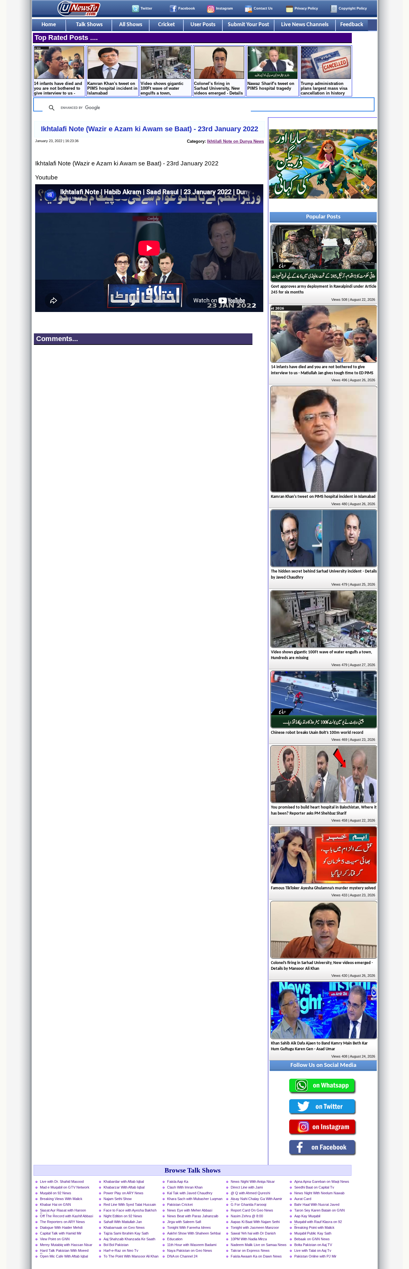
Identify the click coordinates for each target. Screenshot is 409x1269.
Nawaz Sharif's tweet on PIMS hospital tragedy (270, 86)
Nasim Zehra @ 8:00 (247, 1216)
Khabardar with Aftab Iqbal (124, 1181)
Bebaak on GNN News (312, 1239)
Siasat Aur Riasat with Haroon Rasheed (63, 1210)
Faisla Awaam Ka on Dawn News (256, 1256)
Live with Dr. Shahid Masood (62, 1181)
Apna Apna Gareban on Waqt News (321, 1181)
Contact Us (263, 8)
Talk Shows (89, 24)
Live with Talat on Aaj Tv (312, 1250)
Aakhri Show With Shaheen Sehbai (193, 1233)
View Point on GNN (55, 1239)
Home (49, 24)
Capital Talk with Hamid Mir (60, 1233)
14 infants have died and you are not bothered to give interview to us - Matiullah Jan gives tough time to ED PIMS (58, 88)
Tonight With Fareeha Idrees (189, 1227)
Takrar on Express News (250, 1250)
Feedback (351, 24)
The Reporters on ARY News (62, 1222)
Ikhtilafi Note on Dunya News (235, 141)
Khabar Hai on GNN (55, 1204)
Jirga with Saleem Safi (184, 1222)
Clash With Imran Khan (185, 1187)
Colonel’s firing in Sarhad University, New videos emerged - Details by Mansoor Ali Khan (218, 88)
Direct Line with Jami (247, 1187)
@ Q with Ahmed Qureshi (250, 1193)
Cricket (166, 24)
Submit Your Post (248, 24)
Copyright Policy (353, 8)
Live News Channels (304, 24)
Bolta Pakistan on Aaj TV (313, 1245)
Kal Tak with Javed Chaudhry (189, 1193)
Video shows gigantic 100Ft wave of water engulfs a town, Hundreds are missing (162, 88)
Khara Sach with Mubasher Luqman (194, 1199)
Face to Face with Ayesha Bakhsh (130, 1210)
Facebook (186, 8)
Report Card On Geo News (252, 1210)
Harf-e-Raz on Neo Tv (121, 1250)
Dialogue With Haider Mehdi (61, 1227)
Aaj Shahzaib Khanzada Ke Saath (129, 1239)
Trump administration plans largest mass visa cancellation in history (324, 88)
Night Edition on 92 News (123, 1216)
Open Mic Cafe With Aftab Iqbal (64, 1256)
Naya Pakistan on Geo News (189, 1250)
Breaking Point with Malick (314, 1227)
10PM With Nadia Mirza (249, 1239)
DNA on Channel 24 (182, 1256)
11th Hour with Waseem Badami (191, 1245)
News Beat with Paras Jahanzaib (192, 1216)
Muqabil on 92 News (55, 1193)
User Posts (202, 24)
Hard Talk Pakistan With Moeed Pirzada (64, 1251)
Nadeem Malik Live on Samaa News (259, 1245)
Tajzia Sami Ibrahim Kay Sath (126, 1233)
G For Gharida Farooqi (248, 1204)
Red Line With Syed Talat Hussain (130, 1204)
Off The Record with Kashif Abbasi (66, 1216)
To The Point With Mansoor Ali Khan (131, 1256)
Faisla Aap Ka (177, 1181)
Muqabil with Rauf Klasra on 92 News (318, 1222)
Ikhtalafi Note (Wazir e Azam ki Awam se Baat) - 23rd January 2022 (149, 129)
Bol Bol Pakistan (116, 1245)
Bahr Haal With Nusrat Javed (316, 1204)
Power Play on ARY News (123, 1193)
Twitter (146, 8)
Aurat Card (302, 1199)
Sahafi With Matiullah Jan (123, 1222)
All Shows (130, 24)
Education (174, 1239)
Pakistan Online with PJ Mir (315, 1256)
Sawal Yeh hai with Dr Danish (253, 1233)
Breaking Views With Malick (61, 1199)
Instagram (224, 8)
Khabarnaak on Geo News (124, 1227)
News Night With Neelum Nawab (319, 1193)
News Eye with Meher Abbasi (189, 1210)
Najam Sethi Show (118, 1199)
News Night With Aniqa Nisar (253, 1181)
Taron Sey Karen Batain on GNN (319, 1210)
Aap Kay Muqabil (307, 1216)
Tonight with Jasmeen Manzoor (255, 1227)
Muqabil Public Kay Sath (312, 1233)
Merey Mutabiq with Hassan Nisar (66, 1245)
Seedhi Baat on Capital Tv (314, 1187)
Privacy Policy (306, 8)
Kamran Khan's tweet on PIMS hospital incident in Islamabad (112, 88)
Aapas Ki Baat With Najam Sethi (255, 1222)
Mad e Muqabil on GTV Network (64, 1187)
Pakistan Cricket (180, 1204)
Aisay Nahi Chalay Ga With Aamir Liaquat (256, 1199)
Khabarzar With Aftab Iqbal (124, 1187)
